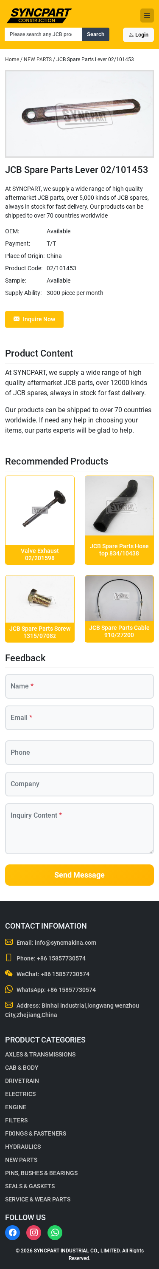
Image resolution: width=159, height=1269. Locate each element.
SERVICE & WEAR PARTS (37, 1199)
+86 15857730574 (61, 958)
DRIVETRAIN (22, 1080)
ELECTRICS (20, 1094)
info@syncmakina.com (65, 942)
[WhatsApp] (54, 1232)
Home (12, 59)
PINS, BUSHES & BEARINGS (41, 1173)
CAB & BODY (22, 1067)
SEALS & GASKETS (30, 1186)
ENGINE (15, 1107)
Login (141, 34)
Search (95, 34)
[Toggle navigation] (147, 15)
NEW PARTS (38, 59)
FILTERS (16, 1120)
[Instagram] (33, 1232)
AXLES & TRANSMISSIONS (40, 1054)
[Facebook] (12, 1232)
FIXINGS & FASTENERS (35, 1133)
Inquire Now (39, 319)
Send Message (79, 875)
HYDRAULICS (23, 1146)
